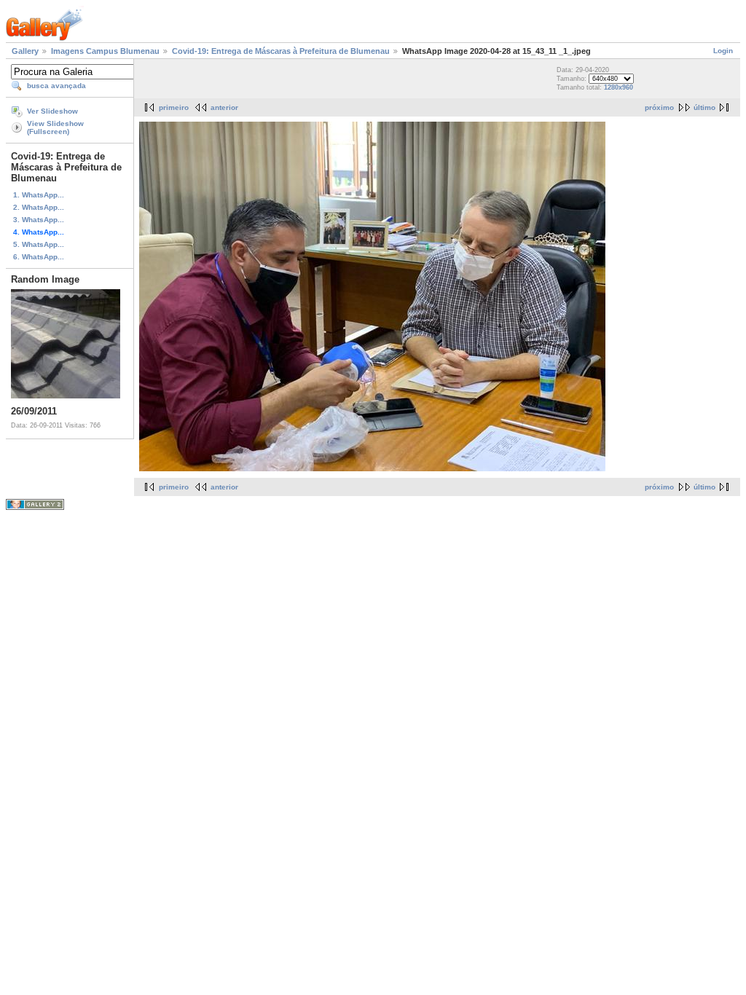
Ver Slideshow (52, 111)
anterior (224, 107)
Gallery (25, 51)
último (704, 107)
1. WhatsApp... (38, 195)
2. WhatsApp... (38, 207)
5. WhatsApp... (38, 244)
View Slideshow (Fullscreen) (55, 127)
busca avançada (56, 86)
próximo (659, 107)
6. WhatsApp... (38, 257)
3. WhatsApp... (38, 220)
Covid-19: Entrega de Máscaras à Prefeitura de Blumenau (281, 51)
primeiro (174, 107)
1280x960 (618, 87)
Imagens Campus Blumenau (105, 51)
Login (723, 51)
